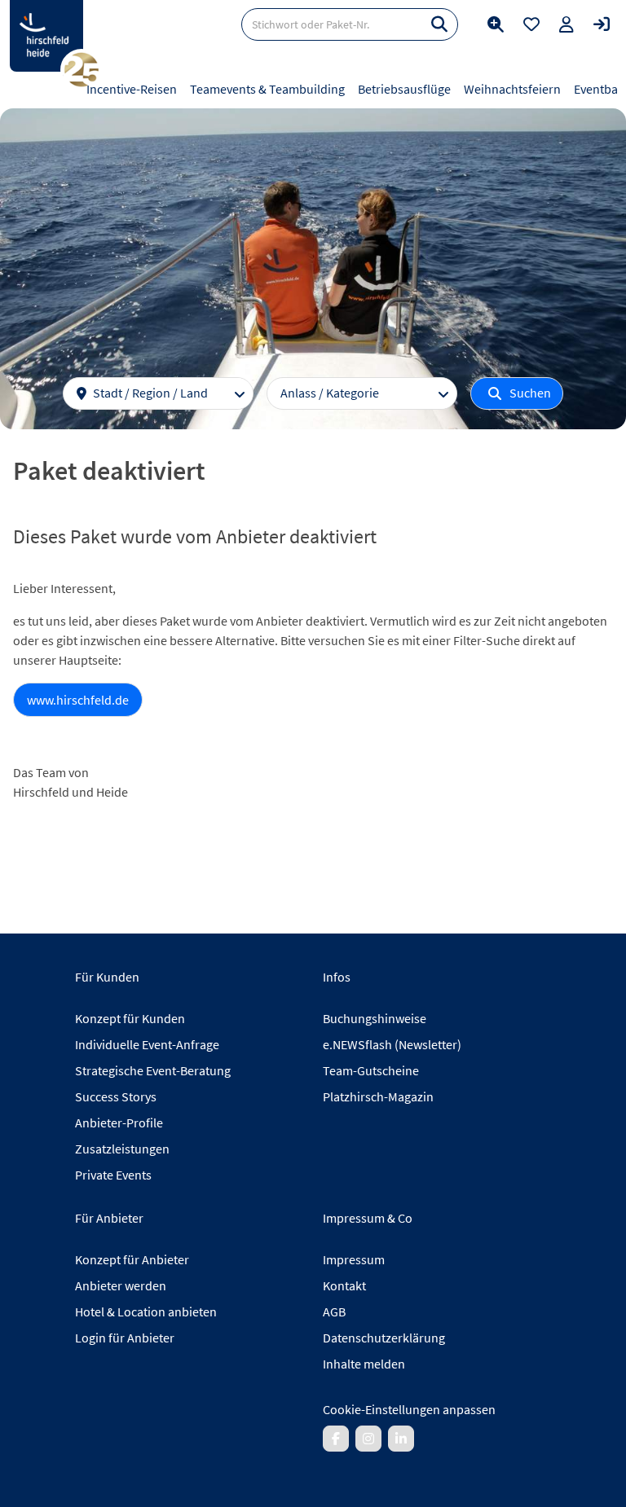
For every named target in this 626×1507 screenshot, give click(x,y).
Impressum (354, 1259)
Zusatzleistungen (122, 1148)
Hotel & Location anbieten (146, 1311)
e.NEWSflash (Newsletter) (392, 1044)
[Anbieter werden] (566, 24)
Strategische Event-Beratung (153, 1070)
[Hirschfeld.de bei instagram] (368, 1439)
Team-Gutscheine (371, 1070)
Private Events (113, 1174)
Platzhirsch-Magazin (378, 1096)
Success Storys (115, 1096)
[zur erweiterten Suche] (495, 24)
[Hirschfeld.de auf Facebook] (336, 1439)
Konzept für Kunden (130, 1018)
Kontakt (344, 1285)
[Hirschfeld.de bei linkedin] (401, 1439)
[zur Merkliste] (531, 24)
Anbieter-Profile (119, 1122)
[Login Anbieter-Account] (601, 24)
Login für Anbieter (124, 1337)
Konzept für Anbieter (132, 1259)
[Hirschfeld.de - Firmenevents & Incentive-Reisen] (46, 36)
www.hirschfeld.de (78, 700)
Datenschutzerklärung (384, 1337)
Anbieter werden (120, 1285)
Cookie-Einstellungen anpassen (409, 1409)
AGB (334, 1311)
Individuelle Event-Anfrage (147, 1044)
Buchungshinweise (374, 1018)
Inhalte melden (364, 1363)
